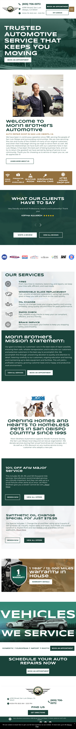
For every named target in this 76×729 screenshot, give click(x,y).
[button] (40, 225)
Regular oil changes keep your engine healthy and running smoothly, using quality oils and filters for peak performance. (45, 305)
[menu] (71, 9)
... (20, 530)
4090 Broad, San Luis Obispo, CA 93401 (31, 9)
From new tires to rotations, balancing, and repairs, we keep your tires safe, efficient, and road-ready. (45, 285)
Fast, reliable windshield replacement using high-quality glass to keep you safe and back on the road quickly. (44, 295)
